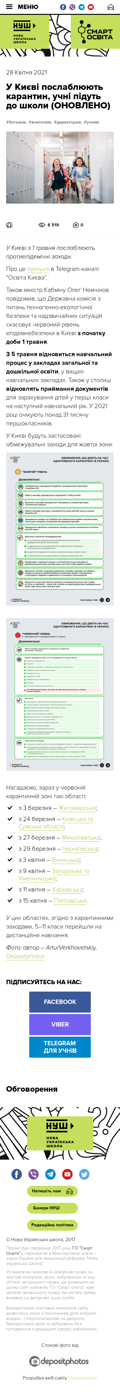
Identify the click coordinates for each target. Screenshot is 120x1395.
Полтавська (70, 900)
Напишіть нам (111, 7)
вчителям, (41, 122)
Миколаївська (81, 837)
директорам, (69, 122)
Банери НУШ (46, 1208)
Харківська (67, 889)
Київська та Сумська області (55, 823)
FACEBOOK (60, 1002)
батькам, (18, 122)
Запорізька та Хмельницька (53, 874)
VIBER (60, 1024)
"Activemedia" (82, 1378)
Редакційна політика (52, 1225)
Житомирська (77, 808)
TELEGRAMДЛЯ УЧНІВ (60, 1047)
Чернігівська (79, 849)
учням (92, 122)
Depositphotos (25, 956)
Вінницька (65, 860)
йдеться (38, 269)
